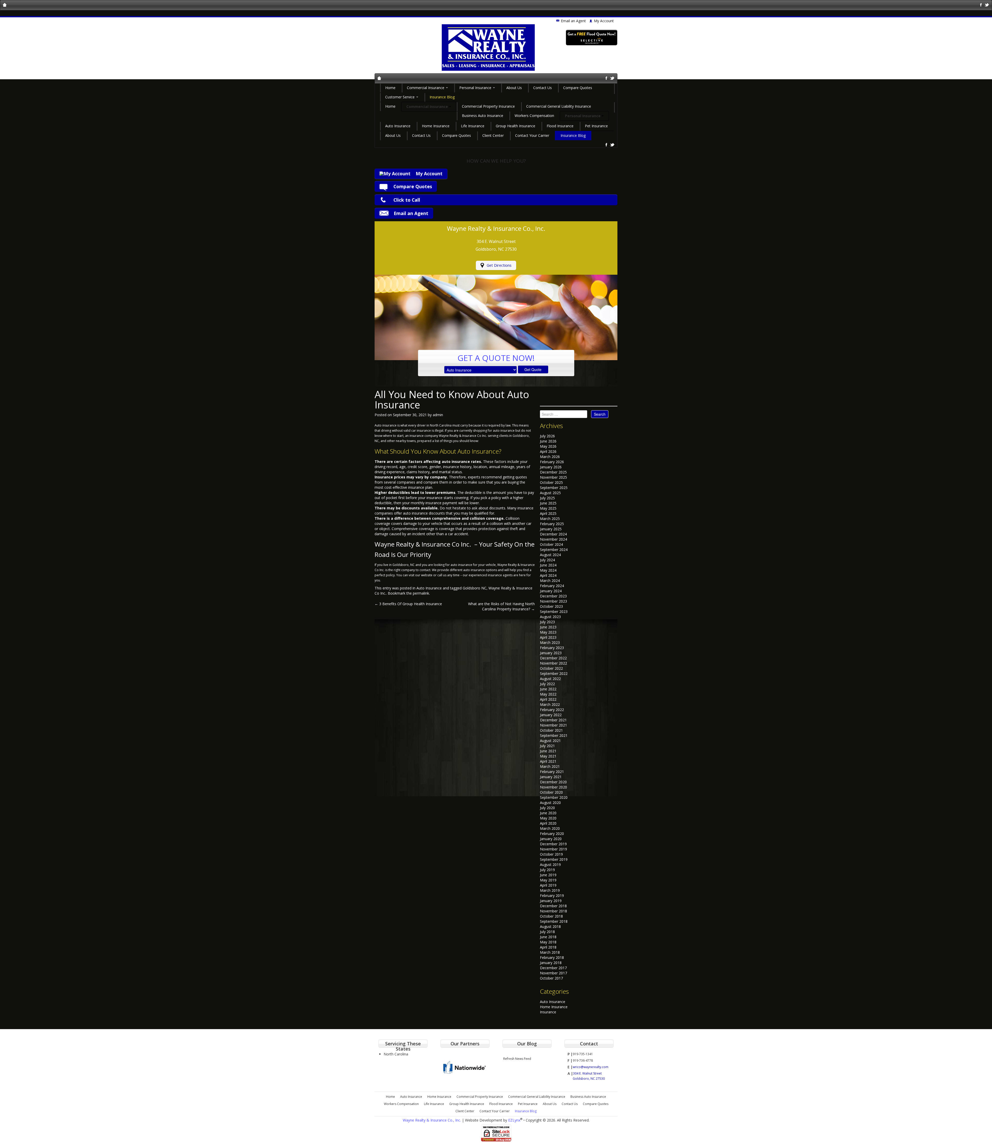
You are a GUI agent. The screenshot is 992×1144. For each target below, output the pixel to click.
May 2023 (548, 632)
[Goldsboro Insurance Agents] (379, 78)
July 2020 (547, 807)
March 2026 (550, 456)
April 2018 (548, 947)
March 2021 (550, 766)
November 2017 (553, 973)
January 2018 (551, 962)
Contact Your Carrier (532, 135)
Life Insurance (472, 125)
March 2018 (550, 952)
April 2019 (548, 885)
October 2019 (551, 854)
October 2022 (551, 668)
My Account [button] (604, 20)
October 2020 (551, 792)
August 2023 (550, 616)
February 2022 (552, 709)
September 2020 (554, 797)
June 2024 (548, 565)
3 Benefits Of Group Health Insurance (408, 603)
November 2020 (553, 787)
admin (438, 414)
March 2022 (550, 704)
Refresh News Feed (517, 1058)
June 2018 (548, 936)
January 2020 (551, 838)
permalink (421, 593)
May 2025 (548, 508)
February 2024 (552, 585)
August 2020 (550, 802)
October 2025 (551, 482)
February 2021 (552, 771)
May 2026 (548, 446)
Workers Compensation (534, 115)
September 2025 (554, 487)
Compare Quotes (577, 87)
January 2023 (551, 652)
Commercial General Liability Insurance (558, 106)
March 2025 (550, 518)
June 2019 (548, 874)
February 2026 (552, 461)
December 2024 (553, 534)
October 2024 (551, 544)
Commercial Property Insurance (488, 106)
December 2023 (553, 596)
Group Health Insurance (515, 125)
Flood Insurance (560, 125)
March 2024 (550, 580)
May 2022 (548, 694)
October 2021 (551, 730)
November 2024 (553, 539)
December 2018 (553, 905)
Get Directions (499, 265)
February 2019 (552, 895)
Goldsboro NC (474, 588)
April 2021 (548, 761)
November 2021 (553, 725)
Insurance (548, 1011)
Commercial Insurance (426, 87)
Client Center (493, 135)
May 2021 (548, 756)
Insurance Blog (442, 96)
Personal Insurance (475, 87)
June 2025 (548, 503)
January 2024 (551, 590)
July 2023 (547, 621)
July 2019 (547, 869)
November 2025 (553, 477)
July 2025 (547, 497)
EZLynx (514, 1120)
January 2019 (551, 900)
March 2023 (550, 642)
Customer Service (400, 96)
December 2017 (553, 967)
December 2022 (553, 658)
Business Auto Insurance (482, 115)
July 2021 (547, 745)
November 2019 (553, 849)
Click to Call (406, 200)
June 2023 (548, 627)
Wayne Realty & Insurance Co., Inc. (432, 1120)
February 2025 (552, 523)
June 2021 (548, 750)
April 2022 (548, 699)
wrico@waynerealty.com (590, 1067)
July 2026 (547, 435)
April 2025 (548, 513)
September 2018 (554, 921)
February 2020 (552, 833)
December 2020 (553, 781)
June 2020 (548, 812)
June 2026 (548, 441)
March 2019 (550, 890)
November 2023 (553, 601)
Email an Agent (573, 20)
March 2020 (550, 828)
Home (390, 87)
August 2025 (550, 492)
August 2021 (550, 740)
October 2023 (551, 606)
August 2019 (550, 864)
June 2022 (548, 689)
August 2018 (550, 926)
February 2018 (552, 957)
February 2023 (552, 647)
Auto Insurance (397, 125)
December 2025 (553, 472)
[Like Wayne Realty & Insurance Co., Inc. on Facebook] (981, 4)
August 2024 (550, 554)
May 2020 (548, 818)
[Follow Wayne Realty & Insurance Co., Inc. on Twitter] (987, 4)
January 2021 (551, 776)
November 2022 (553, 663)
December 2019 (553, 843)
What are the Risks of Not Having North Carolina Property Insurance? (501, 606)
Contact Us (542, 87)
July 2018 (547, 931)
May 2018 (548, 942)
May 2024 (548, 570)
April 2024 (548, 575)
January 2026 (551, 466)
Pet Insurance (596, 125)
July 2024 (547, 559)
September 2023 (554, 611)
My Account (429, 173)
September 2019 (554, 859)
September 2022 (554, 673)
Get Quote (532, 369)
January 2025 (551, 528)
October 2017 (551, 978)
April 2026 (548, 451)
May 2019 (548, 880)
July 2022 (547, 683)
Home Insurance (436, 125)
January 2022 (551, 714)
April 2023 (548, 637)
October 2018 (551, 916)
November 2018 (553, 911)
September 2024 (554, 549)
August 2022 (550, 678)
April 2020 (548, 823)
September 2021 (554, 735)
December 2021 (553, 719)
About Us (514, 87)
